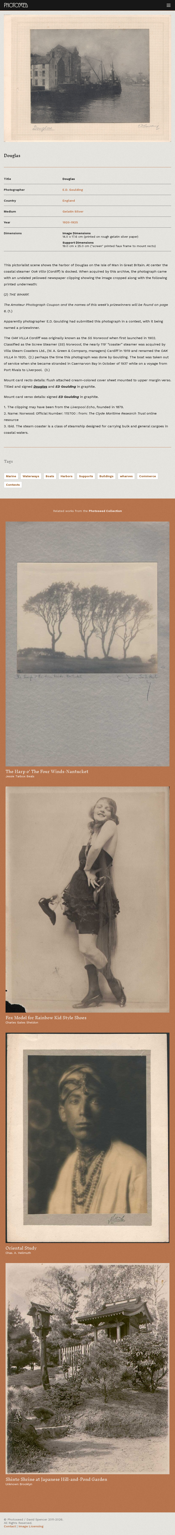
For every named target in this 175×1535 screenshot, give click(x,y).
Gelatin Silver (73, 211)
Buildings (106, 476)
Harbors (67, 476)
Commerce (147, 476)
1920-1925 (70, 222)
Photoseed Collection (105, 511)
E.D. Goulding (73, 189)
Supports (86, 476)
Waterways (31, 476)
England (69, 200)
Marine (11, 476)
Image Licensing (31, 1526)
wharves (126, 476)
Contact (10, 1526)
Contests (13, 484)
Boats (50, 476)
